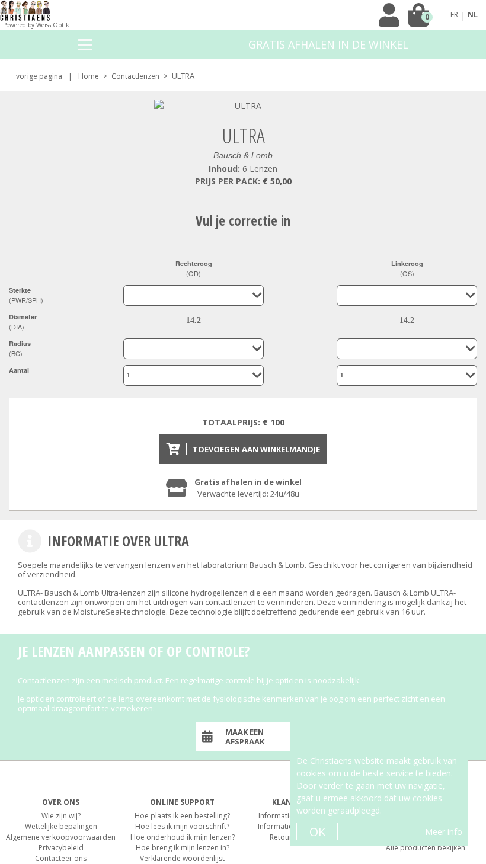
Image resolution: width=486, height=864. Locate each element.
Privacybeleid (61, 848)
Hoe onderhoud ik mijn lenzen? (182, 837)
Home (88, 76)
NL (473, 14)
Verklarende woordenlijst (182, 858)
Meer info (443, 831)
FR (454, 14)
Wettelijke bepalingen (61, 826)
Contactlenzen (135, 76)
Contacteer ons (61, 858)
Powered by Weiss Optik (36, 25)
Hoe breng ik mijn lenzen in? (182, 848)
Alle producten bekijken (425, 848)
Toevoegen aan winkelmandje (256, 449)
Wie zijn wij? (61, 816)
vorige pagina (39, 76)
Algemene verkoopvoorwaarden (61, 837)
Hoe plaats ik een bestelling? (182, 816)
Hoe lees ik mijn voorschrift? (182, 826)
